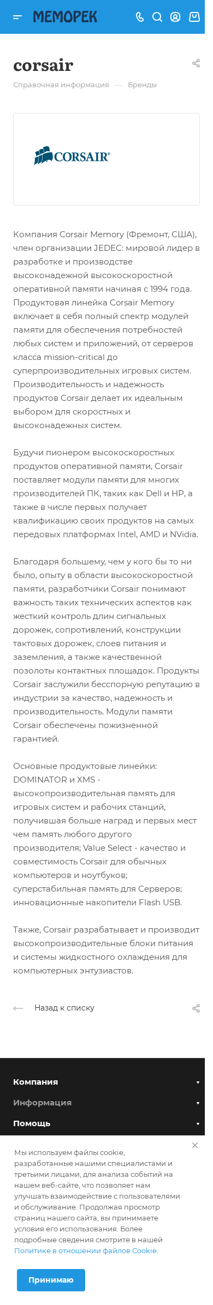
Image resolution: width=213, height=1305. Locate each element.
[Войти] (175, 17)
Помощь (31, 1123)
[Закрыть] (195, 1145)
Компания (35, 1082)
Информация (42, 1102)
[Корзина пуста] (194, 17)
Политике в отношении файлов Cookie (85, 1250)
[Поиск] (157, 17)
